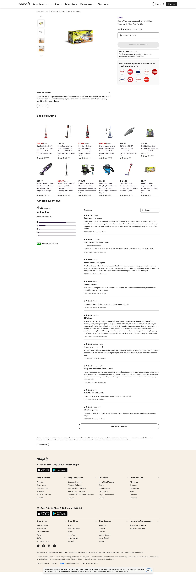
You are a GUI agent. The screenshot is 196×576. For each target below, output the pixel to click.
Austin (70, 525)
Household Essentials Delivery (81, 495)
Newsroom (134, 488)
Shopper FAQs (43, 541)
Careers (133, 485)
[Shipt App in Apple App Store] (43, 470)
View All (40, 498)
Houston (71, 535)
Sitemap (133, 498)
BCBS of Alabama (137, 529)
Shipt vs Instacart (106, 495)
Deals (101, 498)
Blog (132, 491)
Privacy (55, 563)
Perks (39, 535)
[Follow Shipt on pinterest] (49, 546)
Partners (133, 495)
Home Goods (42, 488)
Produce (40, 491)
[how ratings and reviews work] (51, 216)
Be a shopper (42, 525)
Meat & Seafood (44, 495)
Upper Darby (104, 535)
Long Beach (104, 538)
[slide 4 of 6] (41, 48)
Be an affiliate (43, 532)
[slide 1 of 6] (41, 23)
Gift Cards (103, 491)
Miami (70, 532)
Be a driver (41, 529)
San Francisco (74, 529)
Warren (102, 532)
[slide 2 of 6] (41, 31)
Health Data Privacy (90, 563)
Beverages (41, 485)
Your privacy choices (71, 563)
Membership (104, 488)
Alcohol (40, 482)
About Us (134, 482)
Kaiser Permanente (138, 525)
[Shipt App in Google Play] (59, 470)
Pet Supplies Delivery (77, 488)
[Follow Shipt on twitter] (54, 546)
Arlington (103, 525)
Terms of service (43, 563)
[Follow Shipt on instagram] (43, 546)
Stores (101, 485)
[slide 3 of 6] (41, 40)
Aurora (102, 529)
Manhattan (73, 538)
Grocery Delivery (75, 482)
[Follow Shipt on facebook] (38, 546)
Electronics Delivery (76, 491)
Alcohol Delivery (75, 485)
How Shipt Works (106, 482)
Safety (40, 538)
